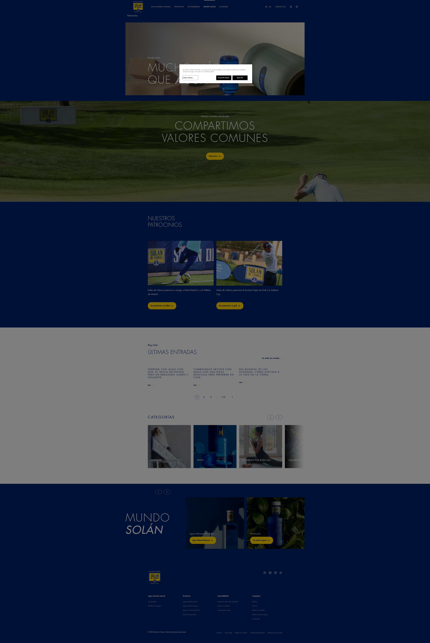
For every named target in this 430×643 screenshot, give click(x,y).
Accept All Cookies (223, 77)
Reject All (240, 77)
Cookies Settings (188, 77)
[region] (215, 73)
